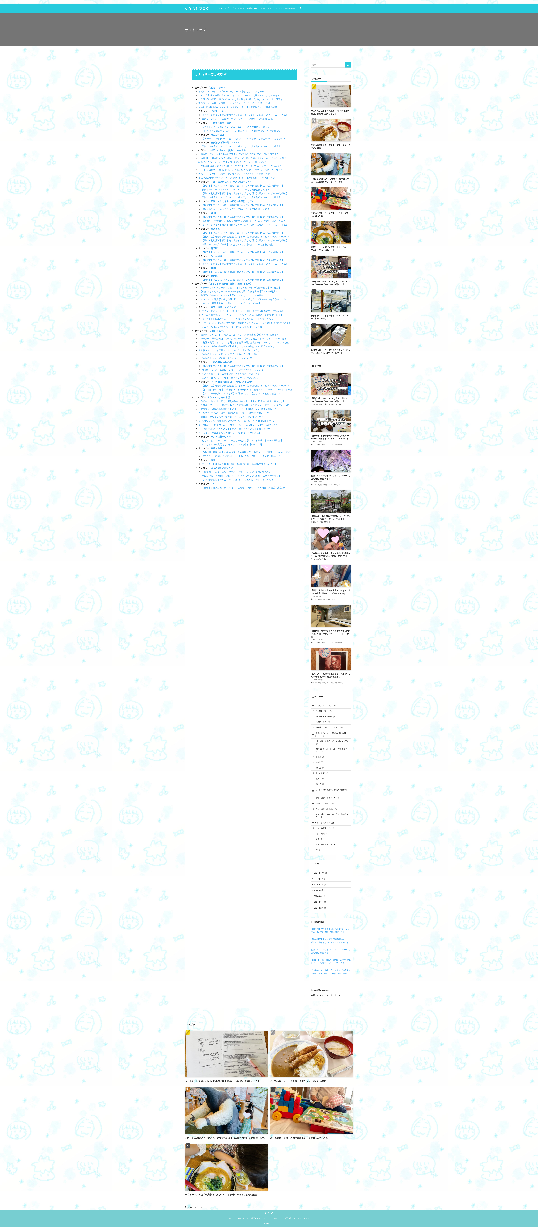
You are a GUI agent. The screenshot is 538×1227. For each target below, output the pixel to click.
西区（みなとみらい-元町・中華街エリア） (232, 201)
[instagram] (272, 1213)
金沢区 (214, 275)
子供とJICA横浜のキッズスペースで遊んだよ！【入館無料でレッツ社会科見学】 (239, 107)
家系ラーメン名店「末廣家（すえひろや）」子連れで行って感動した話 (234, 103)
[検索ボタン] (300, 8)
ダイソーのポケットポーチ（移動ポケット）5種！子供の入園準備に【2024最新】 (239, 287)
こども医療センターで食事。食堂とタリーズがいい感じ (226, 358)
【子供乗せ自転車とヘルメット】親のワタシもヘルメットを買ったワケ (234, 295)
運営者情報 (255, 1218)
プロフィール (242, 1218)
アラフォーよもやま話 (218, 397)
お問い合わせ (289, 1218)
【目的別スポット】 (217, 87)
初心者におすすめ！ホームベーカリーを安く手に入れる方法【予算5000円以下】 (239, 291)
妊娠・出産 (216, 448)
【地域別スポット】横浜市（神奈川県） (228, 150)
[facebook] (265, 1213)
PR (212, 483)
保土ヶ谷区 (216, 256)
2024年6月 (320, 890)
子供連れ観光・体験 (221, 122)
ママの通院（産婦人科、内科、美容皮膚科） (233, 381)
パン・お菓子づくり (221, 436)
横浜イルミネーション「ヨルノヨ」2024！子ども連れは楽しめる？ (232, 91)
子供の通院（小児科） (222, 362)
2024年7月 (320, 884)
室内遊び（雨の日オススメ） (225, 142)
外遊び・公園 (217, 134)
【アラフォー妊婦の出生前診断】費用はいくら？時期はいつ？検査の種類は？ (237, 346)
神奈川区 (215, 228)
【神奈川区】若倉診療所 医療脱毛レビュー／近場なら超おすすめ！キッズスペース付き (242, 158)
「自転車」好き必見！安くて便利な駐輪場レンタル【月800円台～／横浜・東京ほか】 (241, 401)
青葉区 (214, 267)
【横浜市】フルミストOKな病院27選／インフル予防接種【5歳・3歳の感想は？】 (239, 154)
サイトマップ (303, 1218)
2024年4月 (320, 896)
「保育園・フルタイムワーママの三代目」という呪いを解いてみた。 (233, 416)
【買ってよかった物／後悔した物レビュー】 (229, 283)
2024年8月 (320, 878)
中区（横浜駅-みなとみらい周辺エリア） (231, 181)
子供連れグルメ (219, 111)
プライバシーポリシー (272, 1218)
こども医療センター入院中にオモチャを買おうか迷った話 (227, 354)
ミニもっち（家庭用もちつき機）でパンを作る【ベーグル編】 (229, 303)
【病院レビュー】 (216, 330)
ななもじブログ (197, 8)
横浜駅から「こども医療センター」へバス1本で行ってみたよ (229, 350)
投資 (213, 460)
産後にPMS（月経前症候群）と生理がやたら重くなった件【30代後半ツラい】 (238, 420)
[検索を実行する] (348, 65)
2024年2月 (320, 907)
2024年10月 (320, 872)
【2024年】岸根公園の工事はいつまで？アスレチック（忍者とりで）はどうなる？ (240, 95)
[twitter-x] (269, 1213)
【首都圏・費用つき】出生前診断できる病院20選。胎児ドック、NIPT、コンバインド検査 (243, 342)
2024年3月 (320, 901)
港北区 (214, 213)
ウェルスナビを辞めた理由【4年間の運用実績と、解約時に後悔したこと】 (236, 413)
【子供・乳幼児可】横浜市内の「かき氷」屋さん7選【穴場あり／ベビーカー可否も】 (241, 99)
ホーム (232, 1218)
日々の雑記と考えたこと (223, 467)
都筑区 (214, 248)
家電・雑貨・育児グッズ (223, 307)
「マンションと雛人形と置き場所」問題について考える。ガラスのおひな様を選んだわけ (243, 299)
